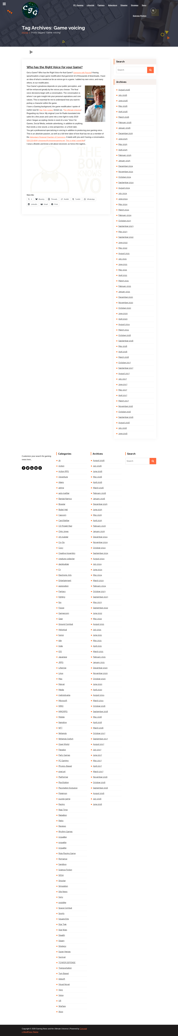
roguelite (62, 842)
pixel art (62, 771)
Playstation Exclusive (67, 788)
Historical (62, 630)
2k (59, 460)
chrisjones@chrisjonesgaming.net (51, 141)
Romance (62, 859)
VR (59, 1001)
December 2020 (125, 297)
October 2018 (124, 335)
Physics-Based (65, 766)
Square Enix (63, 919)
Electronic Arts (65, 575)
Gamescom (63, 613)
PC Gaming (78, 5)
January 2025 (124, 161)
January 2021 (124, 292)
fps (59, 602)
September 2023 (125, 226)
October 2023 (124, 221)
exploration (63, 586)
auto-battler (63, 493)
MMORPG (62, 711)
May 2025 (122, 144)
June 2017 (122, 384)
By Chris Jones (54, 43)
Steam (61, 941)
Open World (63, 744)
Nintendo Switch (65, 739)
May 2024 (122, 204)
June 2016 (122, 433)
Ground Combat (65, 624)
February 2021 (124, 286)
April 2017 (122, 395)
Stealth (61, 935)
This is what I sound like (75, 141)
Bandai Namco (65, 499)
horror (61, 635)
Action (61, 466)
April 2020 (123, 319)
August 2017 (124, 373)
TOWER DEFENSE (66, 962)
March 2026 (123, 117)
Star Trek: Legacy (46, 110)
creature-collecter (66, 559)
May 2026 (122, 106)
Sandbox (62, 864)
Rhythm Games (65, 831)
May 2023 (122, 232)
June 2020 (123, 313)
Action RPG (63, 471)
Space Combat (65, 908)
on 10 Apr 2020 (38, 43)
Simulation (63, 886)
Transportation (65, 968)
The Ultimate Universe (72, 110)
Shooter (124, 5)
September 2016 (125, 417)
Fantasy (101, 5)
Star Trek (62, 924)
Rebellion (62, 815)
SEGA (61, 875)
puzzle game (64, 799)
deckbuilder (63, 564)
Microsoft (62, 700)
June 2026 (123, 101)
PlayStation (63, 782)
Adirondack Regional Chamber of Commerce (47, 137)
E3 (59, 570)
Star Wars (62, 930)
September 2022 (125, 237)
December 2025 (125, 133)
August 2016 (124, 423)
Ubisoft (61, 979)
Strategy (134, 5)
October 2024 (124, 177)
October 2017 (124, 363)
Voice (93, 43)
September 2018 (125, 341)
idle (60, 640)
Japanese (62, 657)
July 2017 (122, 379)
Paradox (62, 750)
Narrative (62, 722)
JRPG (60, 662)
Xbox (60, 1012)
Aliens (61, 482)
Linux (60, 673)
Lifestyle (90, 5)
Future (88, 43)
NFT (60, 728)
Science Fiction (139, 16)
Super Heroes (64, 952)
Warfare (62, 1006)
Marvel (61, 684)
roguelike (62, 837)
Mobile (61, 717)
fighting (61, 597)
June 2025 (123, 139)
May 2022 (122, 248)
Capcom (62, 515)
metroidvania (64, 695)
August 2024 (124, 188)
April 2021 (122, 275)
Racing (61, 804)
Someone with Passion (82, 73)
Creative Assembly (66, 553)
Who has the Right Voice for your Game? (55, 67)
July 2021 (122, 259)
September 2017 (125, 368)
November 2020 (125, 302)
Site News (62, 891)
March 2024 (123, 210)
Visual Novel (64, 984)
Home (25, 32)
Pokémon (62, 793)
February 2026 (124, 122)
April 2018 (122, 352)
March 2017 (123, 401)
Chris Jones (70, 43)
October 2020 (124, 308)
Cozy (60, 548)
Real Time (63, 810)
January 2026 (124, 128)
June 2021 (122, 264)
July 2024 (122, 193)
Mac (60, 679)
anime (61, 488)
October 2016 (124, 412)
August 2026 (124, 90)
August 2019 (124, 324)
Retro (60, 821)
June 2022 (123, 242)
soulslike (62, 902)
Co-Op (61, 542)
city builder (63, 537)
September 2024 (126, 182)
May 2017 (122, 390)
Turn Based (63, 973)
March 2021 (123, 281)
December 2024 (125, 166)
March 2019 (123, 330)
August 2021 (124, 253)
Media (61, 690)
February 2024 (124, 215)
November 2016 (125, 406)
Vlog (60, 990)
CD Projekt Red (65, 526)
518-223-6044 (32, 141)
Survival (62, 957)
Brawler (61, 504)
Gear (60, 619)
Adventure (112, 5)
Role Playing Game (67, 853)
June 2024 (123, 199)
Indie (60, 646)
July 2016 (122, 428)
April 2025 (122, 150)
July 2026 (122, 95)
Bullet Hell (63, 509)
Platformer (63, 777)
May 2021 (122, 270)
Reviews (62, 826)
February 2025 (124, 155)
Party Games (64, 755)
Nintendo (62, 733)
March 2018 (123, 357)
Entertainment (80, 43)
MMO (60, 706)
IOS (60, 651)
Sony (144, 5)
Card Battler (63, 520)
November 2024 (125, 172)
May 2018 (122, 346)
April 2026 (123, 111)
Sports (61, 913)
